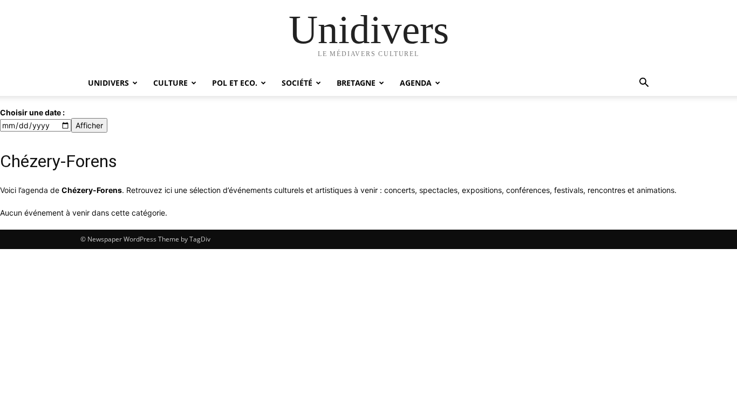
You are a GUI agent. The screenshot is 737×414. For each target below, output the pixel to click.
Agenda (416, 83)
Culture (170, 83)
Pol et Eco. (234, 83)
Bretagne (356, 83)
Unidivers (108, 83)
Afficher (89, 125)
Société (297, 83)
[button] (644, 84)
